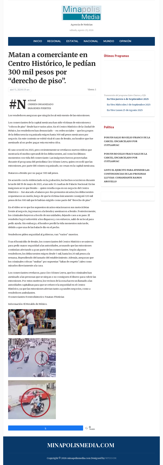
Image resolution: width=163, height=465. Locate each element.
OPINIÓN (125, 41)
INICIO (37, 41)
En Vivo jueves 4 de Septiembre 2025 (128, 99)
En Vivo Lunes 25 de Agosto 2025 (125, 110)
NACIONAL (91, 41)
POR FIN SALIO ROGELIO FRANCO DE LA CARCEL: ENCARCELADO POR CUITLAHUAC (127, 141)
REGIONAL (54, 41)
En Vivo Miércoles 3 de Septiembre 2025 (129, 104)
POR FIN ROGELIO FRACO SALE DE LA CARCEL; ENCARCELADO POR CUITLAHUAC (125, 157)
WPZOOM (110, 458)
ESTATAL (72, 41)
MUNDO (108, 41)
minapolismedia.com (80, 445)
